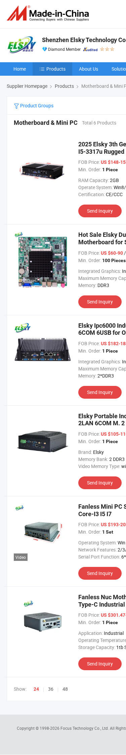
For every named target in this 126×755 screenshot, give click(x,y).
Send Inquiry (100, 211)
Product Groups (36, 105)
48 (65, 689)
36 (50, 689)
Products (56, 69)
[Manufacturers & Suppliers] (49, 13)
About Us (88, 69)
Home (19, 69)
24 (36, 689)
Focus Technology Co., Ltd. (85, 728)
